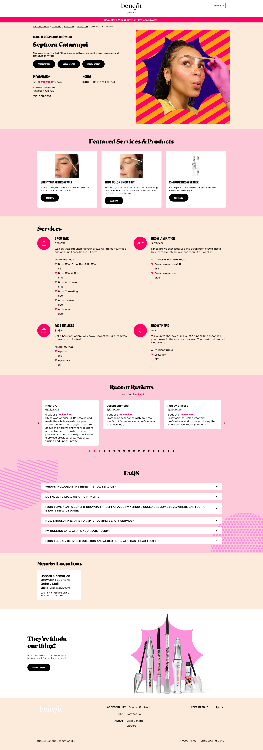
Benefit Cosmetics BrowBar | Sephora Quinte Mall (55, 579)
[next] (225, 423)
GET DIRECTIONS (44, 63)
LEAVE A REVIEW (93, 63)
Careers (131, 725)
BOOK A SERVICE (69, 63)
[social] (218, 707)
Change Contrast (140, 707)
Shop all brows (38, 667)
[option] (67, 179)
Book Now (50, 197)
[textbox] (130, 486)
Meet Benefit (134, 720)
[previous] (38, 423)
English (217, 5)
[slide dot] (89, 451)
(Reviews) (56, 81)
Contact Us (133, 713)
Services (131, 12)
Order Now (178, 197)
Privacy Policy (187, 740)
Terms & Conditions (211, 740)
